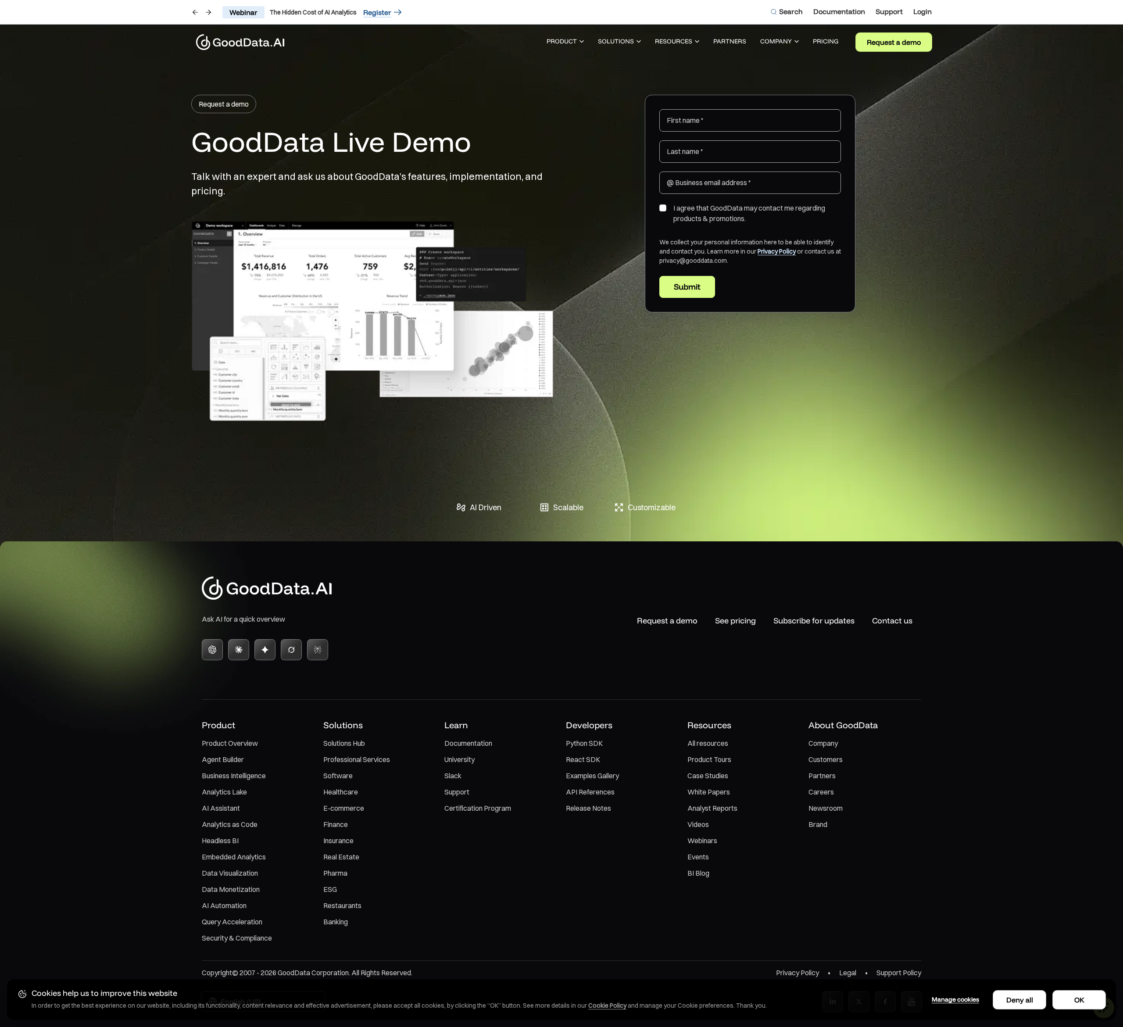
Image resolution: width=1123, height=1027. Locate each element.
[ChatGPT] (212, 649)
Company (823, 743)
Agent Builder (223, 759)
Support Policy (898, 972)
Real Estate (341, 856)
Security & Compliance (237, 938)
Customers (825, 759)
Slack (452, 775)
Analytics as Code (230, 824)
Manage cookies (955, 999)
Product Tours (709, 759)
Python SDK (584, 743)
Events (698, 856)
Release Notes (588, 808)
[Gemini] (264, 649)
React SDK (583, 759)
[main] (561, 286)
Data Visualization (230, 873)
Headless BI (220, 840)
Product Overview (230, 743)
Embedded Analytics (234, 856)
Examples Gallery (592, 775)
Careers (821, 791)
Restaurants (342, 905)
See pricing (735, 620)
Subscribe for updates (814, 620)
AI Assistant (221, 808)
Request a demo (894, 42)
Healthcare (340, 791)
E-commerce (343, 808)
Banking (335, 921)
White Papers (708, 791)
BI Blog (698, 873)
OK (1079, 999)
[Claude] (238, 649)
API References (590, 791)
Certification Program (477, 808)
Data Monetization (231, 889)
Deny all (1019, 999)
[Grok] (291, 649)
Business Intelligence (234, 775)
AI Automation (224, 905)
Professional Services (356, 759)
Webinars (702, 840)
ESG (330, 889)
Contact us (892, 620)
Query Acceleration (232, 921)
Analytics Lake (224, 791)
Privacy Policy (777, 251)
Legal (847, 972)
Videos (698, 824)
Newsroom (825, 808)
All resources (707, 743)
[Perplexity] (317, 649)
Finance (335, 824)
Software (338, 775)
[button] (565, 42)
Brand (817, 824)
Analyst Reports (712, 808)
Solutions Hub (344, 743)
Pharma (335, 873)
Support (456, 791)
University (459, 759)
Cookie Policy (607, 1005)
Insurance (338, 840)
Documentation (468, 743)
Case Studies (707, 775)
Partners (822, 775)
